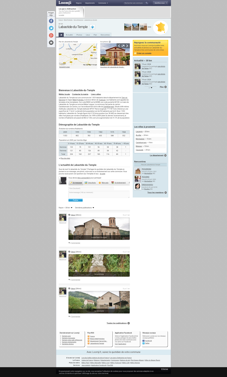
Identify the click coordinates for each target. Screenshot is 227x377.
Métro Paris (85, 363)
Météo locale (64, 94)
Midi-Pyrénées (68, 20)
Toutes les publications (117, 323)
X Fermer (164, 369)
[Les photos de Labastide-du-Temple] (149, 27)
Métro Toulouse (116, 363)
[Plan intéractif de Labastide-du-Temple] (78, 54)
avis (105, 183)
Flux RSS (90, 333)
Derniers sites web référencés (72, 340)
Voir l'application (120, 344)
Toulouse (102, 100)
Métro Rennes (135, 363)
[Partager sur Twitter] (51, 28)
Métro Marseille (95, 363)
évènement (120, 183)
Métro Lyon (105, 363)
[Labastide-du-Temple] (61, 34)
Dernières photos (68, 344)
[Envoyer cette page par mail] (51, 42)
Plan (95, 35)
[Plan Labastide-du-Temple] (160, 27)
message (77, 183)
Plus (162, 87)
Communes (115, 360)
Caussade (139, 150)
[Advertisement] (127, 12)
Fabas (73, 215)
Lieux (88, 35)
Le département (156, 155)
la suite (102, 174)
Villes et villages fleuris (152, 360)
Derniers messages (68, 338)
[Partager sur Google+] (51, 35)
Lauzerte (139, 132)
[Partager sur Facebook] (51, 21)
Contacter (80, 94)
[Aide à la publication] (129, 183)
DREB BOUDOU (147, 185)
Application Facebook (98, 365)
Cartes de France (87, 360)
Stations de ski (125, 360)
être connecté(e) (84, 178)
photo (92, 183)
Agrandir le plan (64, 67)
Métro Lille (125, 363)
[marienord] (63, 217)
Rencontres (105, 35)
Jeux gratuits (86, 365)
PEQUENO (145, 177)
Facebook (148, 341)
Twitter (147, 343)
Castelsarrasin (108, 107)
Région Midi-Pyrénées (97, 339)
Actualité (69, 35)
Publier (75, 200)
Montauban (140, 139)
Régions (97, 360)
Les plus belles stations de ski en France (95, 358)
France (61, 20)
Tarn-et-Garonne (78, 20)
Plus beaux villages (137, 360)
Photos (79, 35)
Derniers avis (66, 336)
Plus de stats (65, 158)
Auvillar (138, 135)
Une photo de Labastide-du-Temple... (112, 67)
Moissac (139, 146)
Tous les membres (155, 192)
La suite (61, 15)
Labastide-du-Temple (90, 20)
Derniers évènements (69, 342)
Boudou (147, 189)
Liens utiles (96, 94)
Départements (105, 360)
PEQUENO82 (146, 169)
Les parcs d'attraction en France (121, 358)
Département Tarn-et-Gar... (98, 341)
